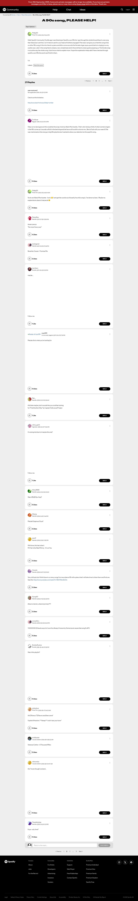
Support (69, 865)
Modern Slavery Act (74, 897)
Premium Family (91, 873)
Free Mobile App (72, 873)
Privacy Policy (30, 897)
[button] (109, 34)
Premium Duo (90, 869)
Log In (128, 10)
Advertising (51, 873)
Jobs (30, 869)
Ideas (82, 9)
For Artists (51, 865)
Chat (68, 9)
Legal (6, 897)
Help (55, 9)
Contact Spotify (72, 878)
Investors (51, 878)
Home (13, 15)
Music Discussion (26, 15)
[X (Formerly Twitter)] (125, 862)
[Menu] (133, 9)
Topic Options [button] (30, 27)
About (30, 865)
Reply (105, 74)
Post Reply (104, 845)
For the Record (33, 873)
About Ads (53, 897)
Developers (51, 869)
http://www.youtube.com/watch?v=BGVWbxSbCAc (50, 580)
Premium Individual (92, 865)
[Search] (122, 9)
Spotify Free (90, 882)
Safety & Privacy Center (17, 897)
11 (105, 81)
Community (13, 9)
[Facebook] (131, 862)
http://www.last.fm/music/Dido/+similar (40, 103)
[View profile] (29, 34)
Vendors (50, 882)
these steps (81, 4)
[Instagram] (119, 862)
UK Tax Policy (86, 897)
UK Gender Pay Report (99, 897)
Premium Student (92, 878)
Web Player (71, 869)
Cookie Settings (42, 897)
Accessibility (62, 897)
